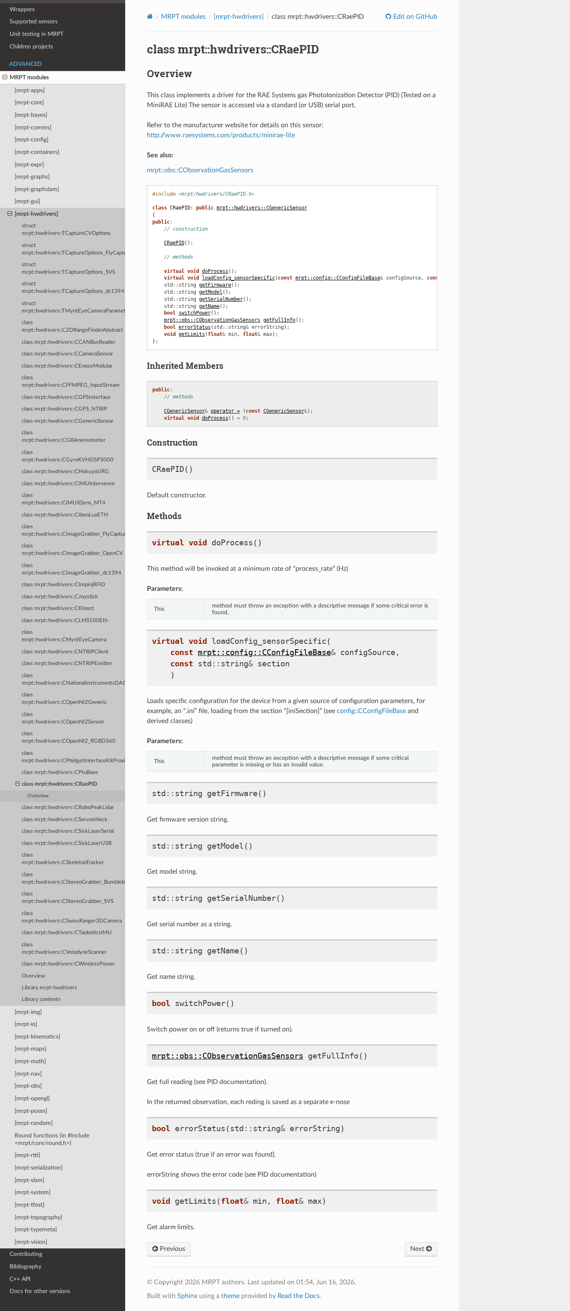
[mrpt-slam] (29, 1180)
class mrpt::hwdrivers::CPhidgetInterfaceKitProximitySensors (73, 757)
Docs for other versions (40, 1291)
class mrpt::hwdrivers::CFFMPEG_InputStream (71, 381)
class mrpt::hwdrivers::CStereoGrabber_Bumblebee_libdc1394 (73, 878)
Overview (38, 796)
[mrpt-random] (34, 1123)
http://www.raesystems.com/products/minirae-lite (221, 135)
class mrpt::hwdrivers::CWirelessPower (68, 964)
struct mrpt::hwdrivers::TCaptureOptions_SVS (68, 268)
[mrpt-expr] (29, 164)
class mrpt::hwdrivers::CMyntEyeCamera (64, 636)
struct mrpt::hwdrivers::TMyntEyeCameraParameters (73, 307)
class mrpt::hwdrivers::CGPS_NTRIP (64, 409)
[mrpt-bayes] (31, 115)
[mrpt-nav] (28, 1074)
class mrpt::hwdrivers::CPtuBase (60, 772)
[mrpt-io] (26, 1024)
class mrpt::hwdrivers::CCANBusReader (69, 342)
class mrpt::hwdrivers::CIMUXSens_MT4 (64, 499)
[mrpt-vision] (31, 1242)
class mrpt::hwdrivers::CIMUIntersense (68, 484)
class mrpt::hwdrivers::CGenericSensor (67, 421)
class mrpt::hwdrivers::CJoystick (60, 597)
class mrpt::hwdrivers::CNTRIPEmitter (67, 663)
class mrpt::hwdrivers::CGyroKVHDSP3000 (67, 456)
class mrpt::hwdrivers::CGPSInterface (66, 397)
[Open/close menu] (5, 77)
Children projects (31, 46)
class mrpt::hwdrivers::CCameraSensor (67, 354)
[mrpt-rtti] (27, 1155)
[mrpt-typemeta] (36, 1229)
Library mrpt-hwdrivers (49, 988)
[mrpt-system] (32, 1192)
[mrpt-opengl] (32, 1098)
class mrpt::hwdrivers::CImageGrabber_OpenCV (72, 549)
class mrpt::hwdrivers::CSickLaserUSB (66, 843)
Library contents (41, 999)
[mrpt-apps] (30, 90)
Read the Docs (298, 1296)
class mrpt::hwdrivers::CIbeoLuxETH (65, 515)
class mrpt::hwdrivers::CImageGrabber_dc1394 (71, 569)
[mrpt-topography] (38, 1217)
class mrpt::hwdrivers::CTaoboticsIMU (67, 932)
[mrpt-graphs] (32, 177)
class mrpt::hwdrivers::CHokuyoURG (65, 471)
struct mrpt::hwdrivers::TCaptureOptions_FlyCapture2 (73, 249)
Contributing (26, 1254)
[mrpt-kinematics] (37, 1037)
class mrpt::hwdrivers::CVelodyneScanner (64, 948)
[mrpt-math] (30, 1061)
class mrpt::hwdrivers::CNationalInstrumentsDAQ (73, 679)
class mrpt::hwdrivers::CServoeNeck (65, 819)
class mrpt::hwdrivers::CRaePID (59, 784)
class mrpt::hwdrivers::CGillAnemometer (64, 436)
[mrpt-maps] (30, 1049)
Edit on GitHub (414, 16)
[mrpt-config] (31, 139)
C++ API (20, 1279)
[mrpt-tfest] (29, 1205)
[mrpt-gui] (27, 201)
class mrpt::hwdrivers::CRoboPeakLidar (68, 807)
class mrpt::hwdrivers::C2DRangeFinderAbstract (72, 326)
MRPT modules (29, 77)
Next (418, 1248)
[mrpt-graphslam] (37, 189)
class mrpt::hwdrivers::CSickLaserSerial (68, 831)
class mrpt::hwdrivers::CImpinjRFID (63, 584)
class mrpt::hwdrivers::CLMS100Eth (65, 620)
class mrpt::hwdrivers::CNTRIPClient (65, 652)
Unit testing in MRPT (36, 34)
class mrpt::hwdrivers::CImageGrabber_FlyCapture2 (73, 530)
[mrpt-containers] (37, 152)
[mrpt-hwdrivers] (36, 214)
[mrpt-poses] (31, 1111)
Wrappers (22, 9)
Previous (171, 1248)
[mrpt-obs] (28, 1086)
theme (230, 1296)
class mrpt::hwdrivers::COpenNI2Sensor (63, 718)
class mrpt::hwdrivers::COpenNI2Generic (64, 698)
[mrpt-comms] (33, 127)
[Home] (150, 16)
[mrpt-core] (29, 102)
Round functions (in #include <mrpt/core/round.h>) (52, 1139)
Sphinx (187, 1296)
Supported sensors (34, 21)
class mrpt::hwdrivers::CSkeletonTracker (63, 858)
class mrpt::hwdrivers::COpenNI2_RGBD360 (69, 737)
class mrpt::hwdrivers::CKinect (58, 608)
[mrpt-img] (28, 1012)
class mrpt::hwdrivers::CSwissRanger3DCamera (72, 917)
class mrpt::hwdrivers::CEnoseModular (67, 366)
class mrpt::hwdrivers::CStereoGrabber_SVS (67, 897)
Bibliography (25, 1266)
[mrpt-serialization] (39, 1168)
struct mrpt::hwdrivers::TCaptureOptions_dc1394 (73, 287)
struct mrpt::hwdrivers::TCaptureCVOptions (66, 229)
